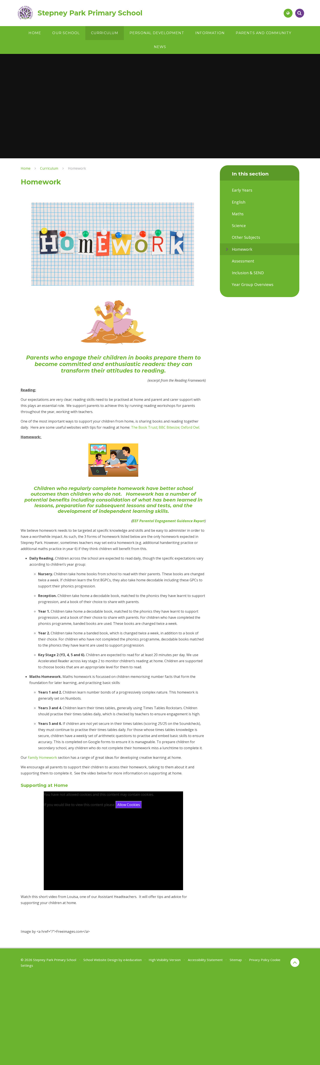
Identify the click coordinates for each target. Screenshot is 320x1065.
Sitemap (236, 960)
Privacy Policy (259, 960)
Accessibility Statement (205, 960)
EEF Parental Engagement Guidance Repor (168, 520)
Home (25, 168)
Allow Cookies (128, 804)
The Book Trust (144, 427)
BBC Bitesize (169, 427)
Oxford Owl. (190, 427)
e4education (132, 960)
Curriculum (49, 168)
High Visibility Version (165, 960)
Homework (77, 168)
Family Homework (43, 757)
